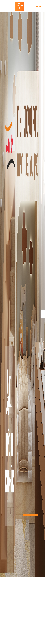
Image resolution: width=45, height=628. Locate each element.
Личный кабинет (38, 6)
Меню (4, 6)
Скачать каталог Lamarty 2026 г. (30, 515)
